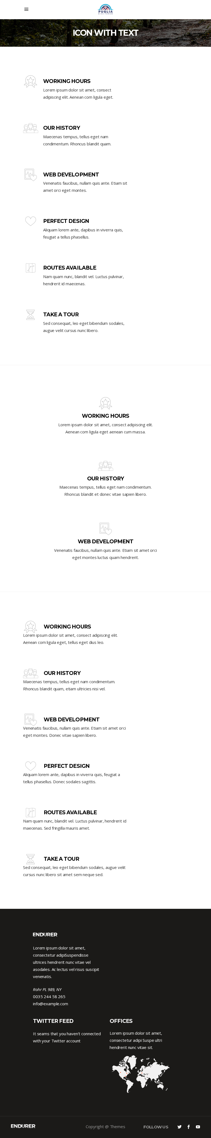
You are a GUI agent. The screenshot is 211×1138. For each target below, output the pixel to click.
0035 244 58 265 (49, 996)
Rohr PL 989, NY (47, 989)
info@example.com (50, 1003)
